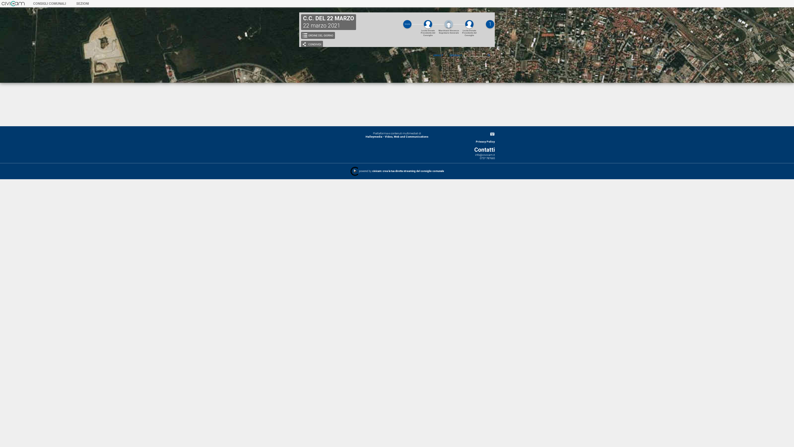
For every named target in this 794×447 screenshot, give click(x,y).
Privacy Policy (485, 141)
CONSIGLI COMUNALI (49, 4)
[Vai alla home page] (13, 3)
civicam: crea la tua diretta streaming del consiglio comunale (408, 171)
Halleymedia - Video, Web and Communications (397, 136)
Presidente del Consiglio (428, 32)
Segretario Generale (449, 31)
